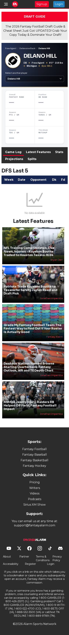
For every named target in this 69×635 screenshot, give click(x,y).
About (7, 556)
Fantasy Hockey (34, 465)
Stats (59, 152)
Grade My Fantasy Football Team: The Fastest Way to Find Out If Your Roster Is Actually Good (33, 328)
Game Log (13, 152)
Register (30, 564)
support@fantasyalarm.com (34, 525)
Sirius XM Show (34, 504)
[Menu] (6, 4)
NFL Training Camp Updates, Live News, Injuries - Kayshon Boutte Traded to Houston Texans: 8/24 (29, 251)
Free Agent (10, 48)
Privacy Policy (57, 558)
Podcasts (34, 499)
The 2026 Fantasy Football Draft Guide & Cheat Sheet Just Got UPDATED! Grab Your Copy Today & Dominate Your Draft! (35, 30)
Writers (34, 488)
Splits (32, 159)
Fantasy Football (34, 449)
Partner (24, 556)
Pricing (34, 482)
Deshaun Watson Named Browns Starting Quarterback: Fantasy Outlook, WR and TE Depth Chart (29, 367)
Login (59, 4)
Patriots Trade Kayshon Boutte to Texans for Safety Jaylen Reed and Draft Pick (30, 290)
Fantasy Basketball (34, 460)
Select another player (16, 73)
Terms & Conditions (42, 558)
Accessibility (10, 564)
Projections (14, 159)
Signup (41, 4)
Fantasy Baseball (34, 454)
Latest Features (38, 152)
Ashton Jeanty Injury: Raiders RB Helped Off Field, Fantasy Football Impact (30, 405)
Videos (34, 493)
